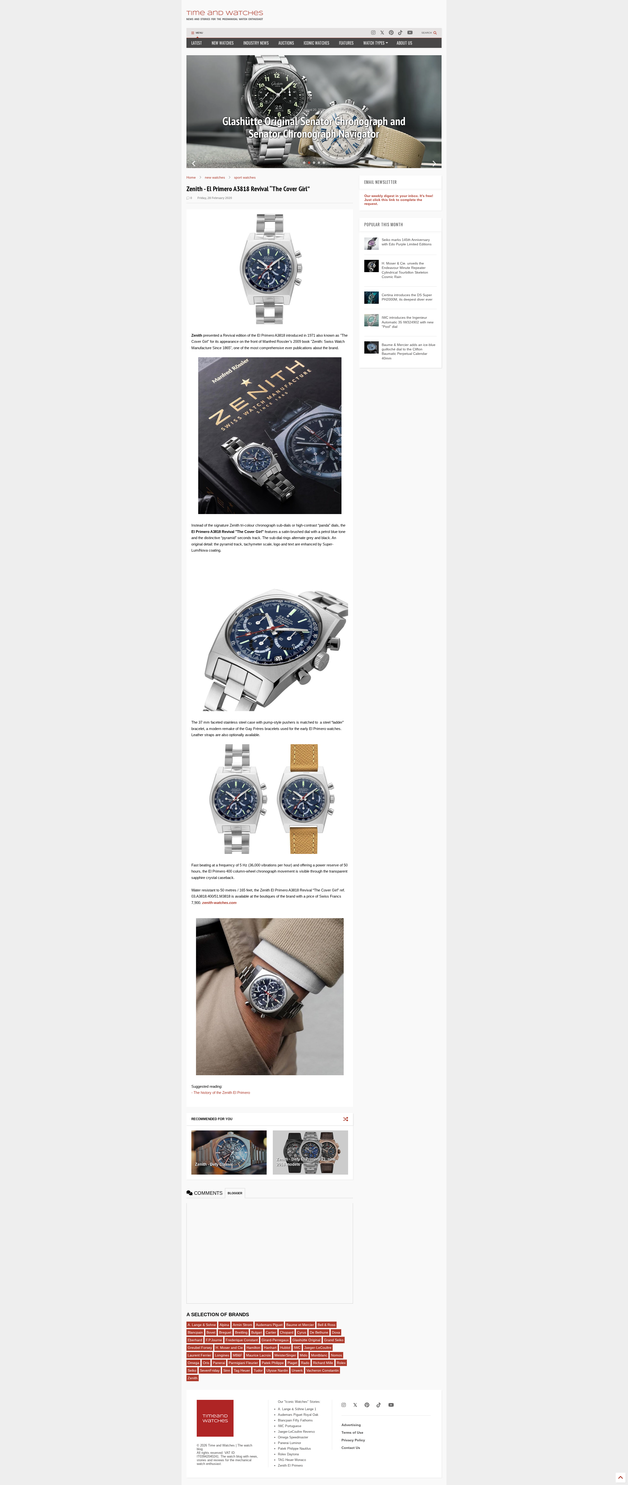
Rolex (341, 1363)
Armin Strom (242, 1325)
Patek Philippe (273, 1363)
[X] (382, 32)
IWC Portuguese (289, 1426)
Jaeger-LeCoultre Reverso (296, 1431)
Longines (222, 1355)
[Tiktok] (400, 32)
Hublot (285, 1348)
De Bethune (319, 1332)
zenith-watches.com (219, 903)
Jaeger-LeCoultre (317, 1348)
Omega (193, 1363)
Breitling (241, 1332)
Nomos (336, 1355)
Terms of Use (352, 1432)
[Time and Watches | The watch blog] (224, 18)
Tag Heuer (242, 1370)
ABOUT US (404, 43)
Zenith (192, 1378)
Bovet (211, 1332)
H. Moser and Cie (229, 1348)
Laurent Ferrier (199, 1355)
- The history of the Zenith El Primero (220, 1092)
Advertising (351, 1425)
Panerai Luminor (289, 1443)
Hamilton (253, 1348)
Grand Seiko (333, 1340)
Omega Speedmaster (293, 1437)
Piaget (292, 1363)
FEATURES (346, 43)
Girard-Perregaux (275, 1340)
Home (191, 177)
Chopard (286, 1332)
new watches (215, 177)
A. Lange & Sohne (202, 1325)
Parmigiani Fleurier (243, 1363)
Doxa (336, 1332)
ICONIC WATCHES (316, 43)
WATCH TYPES (373, 43)
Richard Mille (323, 1363)
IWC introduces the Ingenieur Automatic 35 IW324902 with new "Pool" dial (407, 322)
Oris (206, 1363)
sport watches (245, 177)
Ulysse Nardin (277, 1370)
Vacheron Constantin (322, 1370)
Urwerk (297, 1370)
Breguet (225, 1332)
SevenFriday (210, 1370)
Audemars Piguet (269, 1325)
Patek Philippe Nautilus (294, 1448)
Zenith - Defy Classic (214, 1164)
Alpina (224, 1325)
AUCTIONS (286, 43)
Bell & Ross (326, 1325)
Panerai (219, 1363)
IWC (297, 1348)
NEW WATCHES (223, 43)
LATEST (196, 43)
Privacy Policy (353, 1440)
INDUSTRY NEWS (256, 43)
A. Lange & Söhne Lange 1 (297, 1409)
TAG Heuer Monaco (292, 1460)
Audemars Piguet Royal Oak (298, 1415)
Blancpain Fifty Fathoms (295, 1420)
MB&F (237, 1355)
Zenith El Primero (290, 1465)
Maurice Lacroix (258, 1355)
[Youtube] (410, 32)
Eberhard (195, 1340)
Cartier (271, 1332)
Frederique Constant (242, 1340)
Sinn (226, 1370)
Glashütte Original (306, 1340)
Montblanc (319, 1355)
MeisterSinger (285, 1355)
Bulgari (256, 1332)
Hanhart (270, 1348)
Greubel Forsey (200, 1348)
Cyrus (301, 1332)
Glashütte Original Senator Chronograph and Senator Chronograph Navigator (314, 127)
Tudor (258, 1370)
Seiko (192, 1370)
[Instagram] (373, 32)
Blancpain (195, 1332)
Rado (305, 1363)
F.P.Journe (214, 1340)
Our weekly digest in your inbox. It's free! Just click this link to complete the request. (398, 200)
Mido (303, 1355)
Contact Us (350, 1448)
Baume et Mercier (300, 1325)
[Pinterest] (391, 32)
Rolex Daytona (288, 1454)
